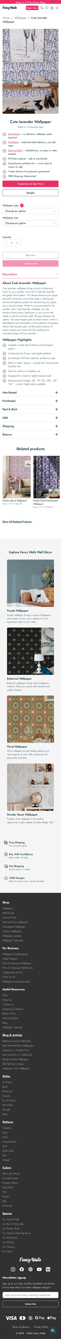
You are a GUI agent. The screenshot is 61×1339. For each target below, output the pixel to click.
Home (6, 18)
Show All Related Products (17, 521)
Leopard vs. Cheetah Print (16, 1050)
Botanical (7, 1091)
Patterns (8, 1122)
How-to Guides (10, 1018)
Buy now (30, 255)
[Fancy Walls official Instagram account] (12, 1269)
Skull (5, 1146)
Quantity (7, 237)
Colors (7, 1168)
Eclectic (7, 1096)
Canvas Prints (9, 917)
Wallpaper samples (12, 936)
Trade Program (10, 958)
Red (4, 1201)
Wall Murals (8, 913)
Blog (5, 1023)
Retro (5, 1114)
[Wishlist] (46, 7)
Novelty (6, 1109)
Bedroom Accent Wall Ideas (17, 1041)
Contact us (8, 1004)
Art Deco (7, 1082)
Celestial (7, 1128)
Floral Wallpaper (17, 747)
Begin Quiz (32, 7)
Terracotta (7, 1205)
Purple (6, 1196)
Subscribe (30, 1304)
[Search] (41, 8)
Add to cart (30, 263)
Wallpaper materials (12, 1027)
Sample (30, 193)
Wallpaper (20, 18)
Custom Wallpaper (12, 931)
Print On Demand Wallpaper (17, 963)
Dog (5, 1132)
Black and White (11, 1173)
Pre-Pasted (13, 142)
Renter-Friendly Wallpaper (15, 1059)
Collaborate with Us (13, 972)
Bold (5, 1087)
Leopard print (9, 1141)
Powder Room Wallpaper (22, 815)
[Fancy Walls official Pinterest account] (30, 1269)
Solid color (8, 1151)
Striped (6, 1160)
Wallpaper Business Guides (16, 981)
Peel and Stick (15, 150)
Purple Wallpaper (18, 611)
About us (7, 1000)
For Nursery (9, 1247)
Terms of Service (21, 1327)
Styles (6, 1076)
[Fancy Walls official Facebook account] (21, 1269)
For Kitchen (8, 1242)
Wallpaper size (10, 218)
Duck (5, 1137)
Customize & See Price (30, 184)
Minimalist (8, 1105)
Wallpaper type (13, 205)
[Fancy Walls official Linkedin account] (48, 1269)
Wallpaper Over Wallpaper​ (16, 1068)
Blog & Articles (12, 1035)
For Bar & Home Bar (13, 1224)
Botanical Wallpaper (19, 679)
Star (4, 1155)
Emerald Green (10, 1178)
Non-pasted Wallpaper (14, 926)
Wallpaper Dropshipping (15, 954)
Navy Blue (8, 1187)
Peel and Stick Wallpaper (15, 922)
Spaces (7, 1213)
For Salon (7, 1251)
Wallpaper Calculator (13, 940)
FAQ (5, 995)
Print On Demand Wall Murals (18, 968)
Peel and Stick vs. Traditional (17, 1055)
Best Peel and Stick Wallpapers (18, 1045)
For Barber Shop (11, 1228)
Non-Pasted (14, 134)
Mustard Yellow (10, 1183)
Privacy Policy (41, 1327)
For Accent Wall (11, 1219)
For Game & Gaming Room (17, 1233)
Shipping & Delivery (13, 1009)
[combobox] (30, 211)
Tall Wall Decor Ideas (13, 1064)
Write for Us (9, 977)
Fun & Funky (9, 1100)
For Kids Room (10, 1237)
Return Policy (9, 1013)
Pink (5, 1192)
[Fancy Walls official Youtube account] (39, 1269)
